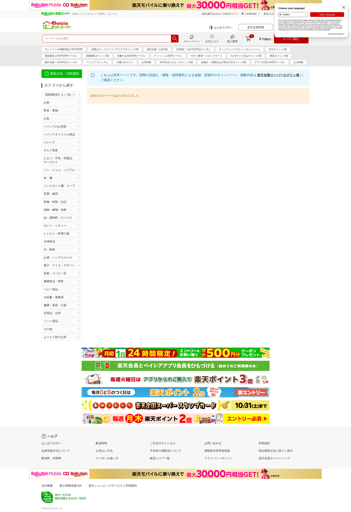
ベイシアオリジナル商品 (59, 134)
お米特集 (146, 62)
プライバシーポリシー (218, 458)
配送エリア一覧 (160, 458)
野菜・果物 (51, 110)
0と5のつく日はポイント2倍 (246, 55)
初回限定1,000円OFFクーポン (61, 55)
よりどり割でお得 (55, 337)
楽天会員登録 (255, 27)
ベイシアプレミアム (97, 62)
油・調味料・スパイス (58, 217)
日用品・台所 (52, 313)
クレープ (49, 142)
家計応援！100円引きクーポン (61, 62)
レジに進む (291, 38)
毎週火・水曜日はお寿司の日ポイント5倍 (223, 62)
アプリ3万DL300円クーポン (270, 62)
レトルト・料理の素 (56, 233)
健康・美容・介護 (55, 305)
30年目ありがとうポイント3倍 (176, 62)
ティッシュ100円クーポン (168, 55)
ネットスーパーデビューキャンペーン (239, 49)
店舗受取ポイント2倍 (97, 55)
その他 (48, 329)
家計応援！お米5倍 (157, 49)
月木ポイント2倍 (278, 49)
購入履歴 (232, 41)
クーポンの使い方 (107, 458)
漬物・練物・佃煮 (55, 209)
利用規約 (264, 443)
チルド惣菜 (51, 150)
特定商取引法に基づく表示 (276, 450)
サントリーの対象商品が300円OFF (64, 49)
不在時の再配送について (165, 450)
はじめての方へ (223, 27)
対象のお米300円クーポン (131, 55)
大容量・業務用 (54, 297)
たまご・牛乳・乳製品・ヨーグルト (59, 160)
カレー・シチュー (55, 225)
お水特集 (298, 62)
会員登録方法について (55, 450)
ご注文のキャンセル (163, 443)
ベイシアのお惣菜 (55, 126)
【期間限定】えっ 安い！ (60, 94)
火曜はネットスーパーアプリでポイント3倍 (115, 49)
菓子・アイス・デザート (59, 265)
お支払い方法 (104, 450)
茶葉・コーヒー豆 (55, 273)
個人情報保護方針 (70, 485)
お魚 (46, 118)
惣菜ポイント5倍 (279, 55)
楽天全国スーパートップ (274, 458)
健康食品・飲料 (54, 281)
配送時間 (101, 443)
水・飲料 (49, 249)
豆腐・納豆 (51, 193)
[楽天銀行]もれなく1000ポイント (220, 13)
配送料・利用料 (51, 458)
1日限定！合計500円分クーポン (193, 49)
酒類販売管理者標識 (217, 450)
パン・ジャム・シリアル (59, 170)
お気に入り (212, 41)
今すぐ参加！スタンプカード (206, 55)
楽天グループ (271, 13)
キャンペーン (192, 41)
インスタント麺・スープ (59, 185)
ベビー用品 (51, 289)
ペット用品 (51, 321)
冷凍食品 (49, 241)
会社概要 (47, 485)
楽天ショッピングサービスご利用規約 (113, 485)
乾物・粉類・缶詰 (55, 201)
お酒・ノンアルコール (58, 257)
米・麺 (48, 177)
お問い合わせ (212, 443)
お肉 (46, 102)
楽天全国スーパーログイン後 (278, 75)
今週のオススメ (124, 62)
